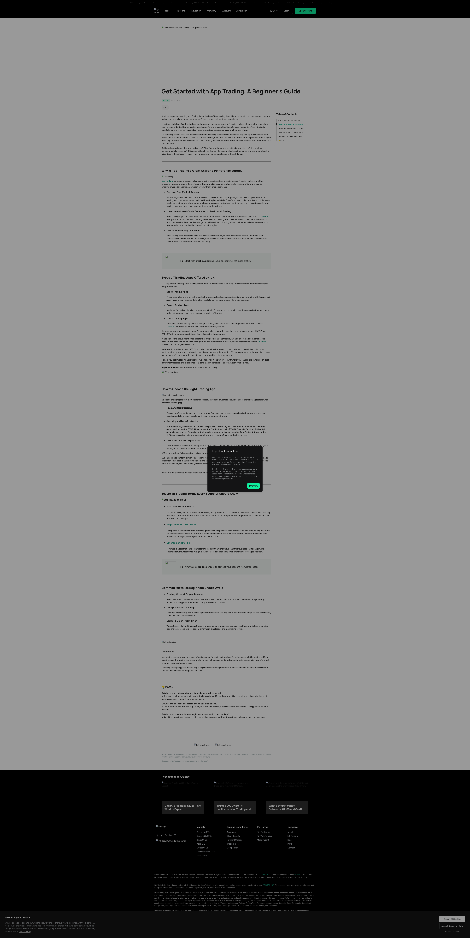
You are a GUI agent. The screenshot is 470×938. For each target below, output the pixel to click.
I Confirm (253, 485)
